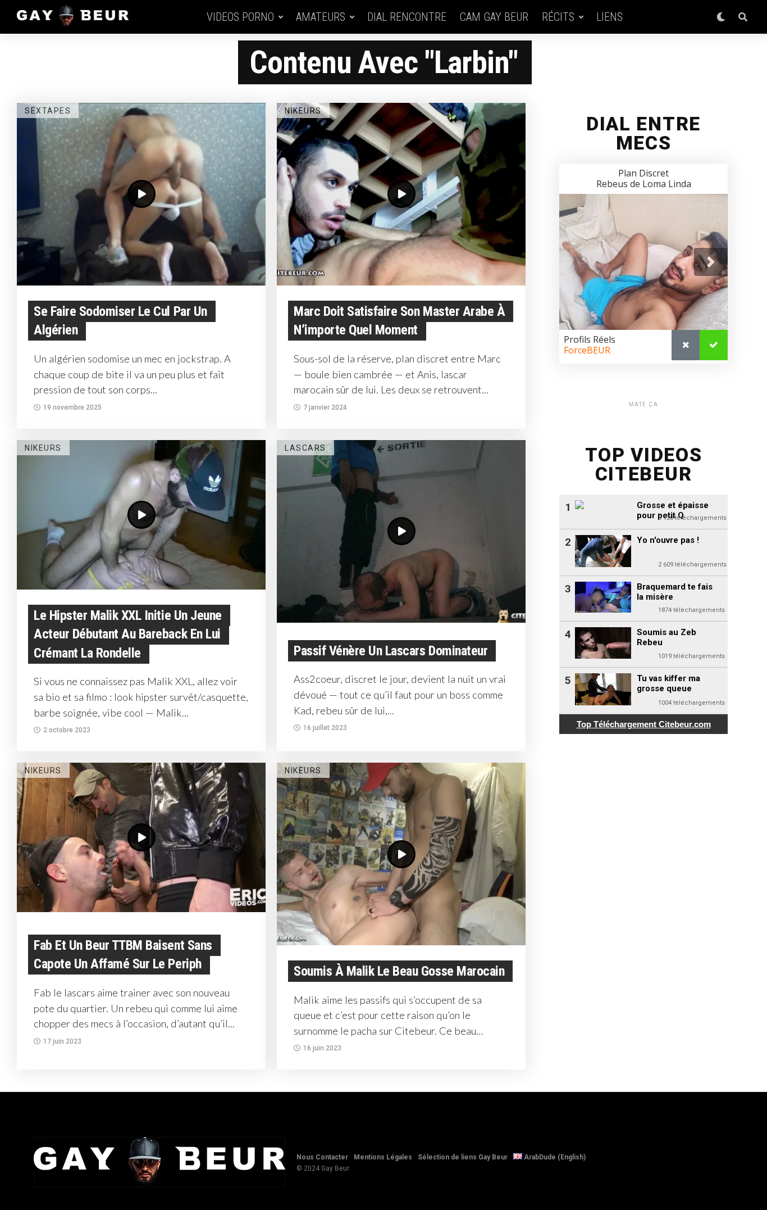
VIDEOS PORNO (240, 17)
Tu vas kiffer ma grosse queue (668, 683)
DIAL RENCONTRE (406, 17)
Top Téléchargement (644, 724)
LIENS (609, 17)
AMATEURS (320, 17)
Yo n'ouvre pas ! (668, 540)
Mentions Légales (383, 1157)
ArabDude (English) (554, 1157)
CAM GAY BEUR (494, 17)
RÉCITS (558, 17)
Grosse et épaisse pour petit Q (673, 510)
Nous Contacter (322, 1157)
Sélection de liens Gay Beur (463, 1157)
